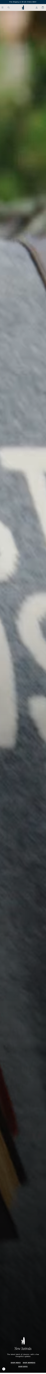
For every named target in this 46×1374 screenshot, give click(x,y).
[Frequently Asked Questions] (23, 2)
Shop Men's (16, 1362)
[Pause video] (3, 1368)
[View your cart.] (41, 7)
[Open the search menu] (8, 7)
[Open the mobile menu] (3, 7)
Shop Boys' (23, 1366)
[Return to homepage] (23, 7)
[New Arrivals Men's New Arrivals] (23, 692)
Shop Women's (29, 1362)
